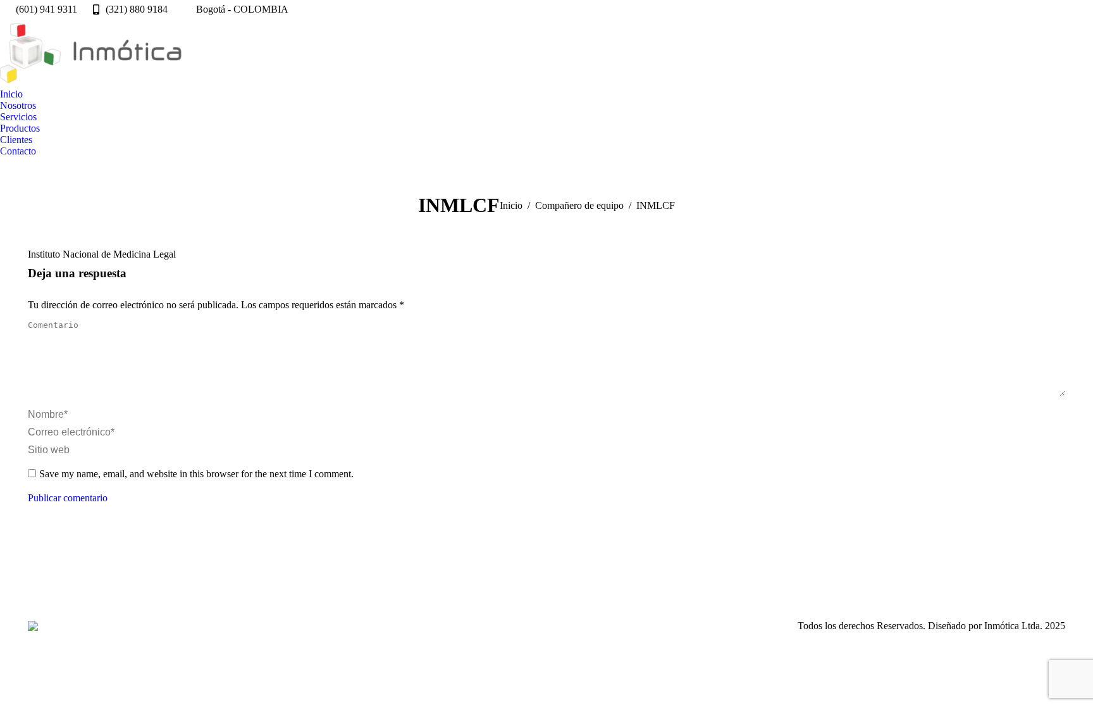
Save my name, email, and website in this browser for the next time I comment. (196, 473)
